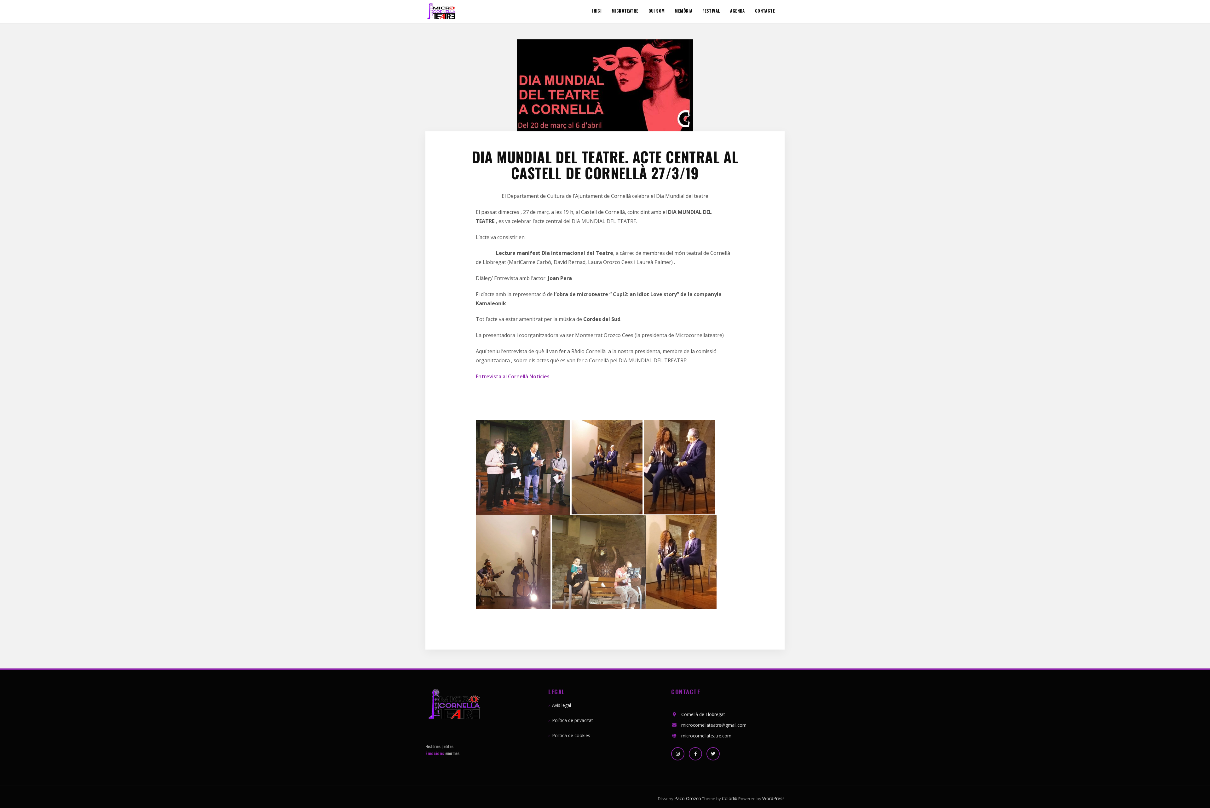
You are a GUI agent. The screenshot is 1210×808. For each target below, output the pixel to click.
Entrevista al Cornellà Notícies (513, 376)
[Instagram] (677, 753)
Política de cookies (571, 735)
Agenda (737, 11)
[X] (713, 753)
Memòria (683, 11)
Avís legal (561, 705)
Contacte (765, 11)
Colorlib (729, 798)
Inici (597, 11)
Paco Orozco (687, 798)
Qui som (656, 11)
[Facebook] (695, 753)
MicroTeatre (625, 11)
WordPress (773, 798)
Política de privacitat (572, 720)
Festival (711, 11)
